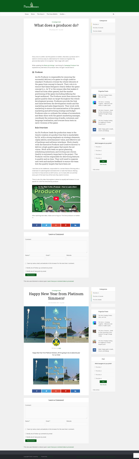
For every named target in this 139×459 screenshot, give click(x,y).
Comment (28, 239)
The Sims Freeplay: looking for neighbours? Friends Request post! (105, 122)
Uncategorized (56, 22)
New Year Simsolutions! (68, 451)
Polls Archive (96, 169)
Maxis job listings (49, 65)
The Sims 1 (99, 147)
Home (27, 14)
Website (69, 255)
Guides (62, 14)
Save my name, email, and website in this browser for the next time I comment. (50, 263)
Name (27, 255)
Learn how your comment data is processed (60, 281)
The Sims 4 (40, 14)
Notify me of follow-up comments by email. (39, 268)
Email (48, 255)
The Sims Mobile (52, 14)
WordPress (50, 456)
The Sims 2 (99, 150)
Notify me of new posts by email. (36, 271)
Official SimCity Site (110, 457)
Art (88, 457)
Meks (39, 456)
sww (62, 29)
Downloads (93, 457)
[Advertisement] (56, 44)
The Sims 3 (99, 154)
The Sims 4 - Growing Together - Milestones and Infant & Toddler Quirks (105, 103)
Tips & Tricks (80, 457)
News (33, 14)
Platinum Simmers (101, 457)
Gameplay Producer (70, 65)
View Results (103, 164)
